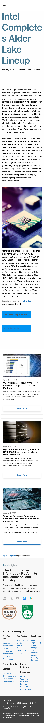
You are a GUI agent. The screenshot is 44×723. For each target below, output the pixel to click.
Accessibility (7, 713)
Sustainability (22, 640)
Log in (4, 556)
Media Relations (9, 681)
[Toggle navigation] (4, 4)
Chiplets (20, 653)
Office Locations (9, 676)
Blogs (22, 676)
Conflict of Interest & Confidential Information (19, 715)
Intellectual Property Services (35, 658)
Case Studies (25, 690)
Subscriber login (11, 328)
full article (27, 301)
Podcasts (24, 687)
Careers (6, 649)
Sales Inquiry (8, 679)
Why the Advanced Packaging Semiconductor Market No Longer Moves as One (21, 519)
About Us (6, 643)
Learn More (22, 408)
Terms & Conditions (33, 713)
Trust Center (8, 659)
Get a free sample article (15, 315)
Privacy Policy (19, 713)
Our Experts (7, 656)
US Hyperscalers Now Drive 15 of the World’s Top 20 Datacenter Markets (20, 385)
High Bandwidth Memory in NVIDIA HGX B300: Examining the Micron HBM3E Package (21, 452)
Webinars (24, 679)
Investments (8, 646)
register (13, 556)
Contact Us (7, 673)
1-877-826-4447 (9, 701)
